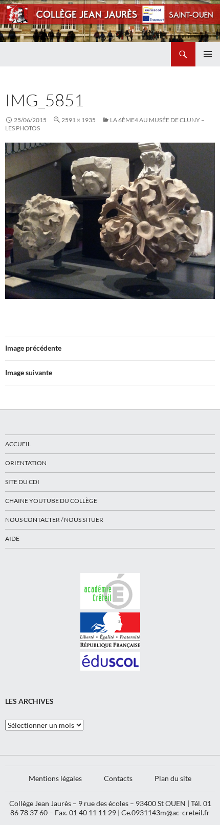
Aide (12, 538)
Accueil (18, 444)
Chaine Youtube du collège (51, 501)
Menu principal (207, 54)
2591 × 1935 (78, 120)
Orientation (26, 463)
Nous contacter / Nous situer (54, 519)
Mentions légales (55, 778)
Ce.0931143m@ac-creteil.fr (165, 812)
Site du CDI (22, 482)
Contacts (118, 778)
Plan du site (173, 778)
